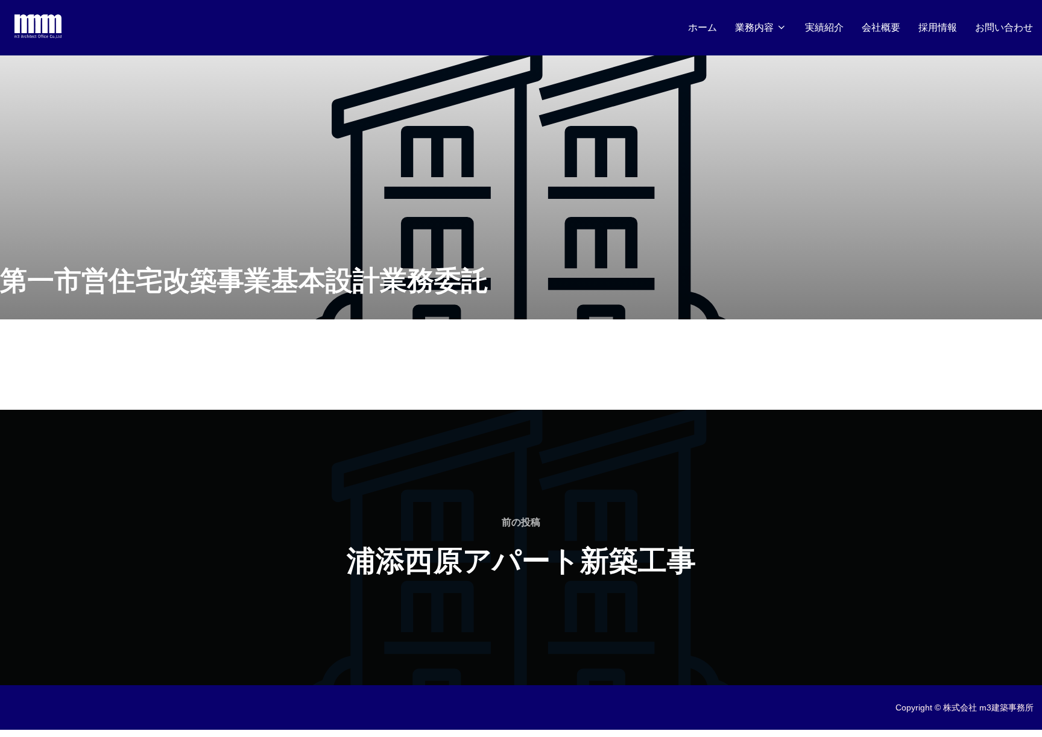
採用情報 (937, 27)
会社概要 (881, 27)
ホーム (702, 27)
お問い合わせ (1004, 27)
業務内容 (754, 27)
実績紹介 (824, 27)
